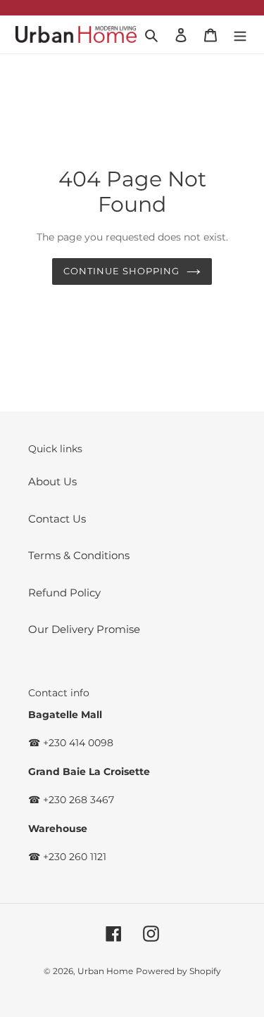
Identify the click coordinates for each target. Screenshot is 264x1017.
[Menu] (240, 35)
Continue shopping (121, 270)
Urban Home (105, 971)
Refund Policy (64, 592)
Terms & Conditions (79, 555)
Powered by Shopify (178, 971)
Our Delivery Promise (84, 629)
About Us (52, 481)
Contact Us (57, 518)
